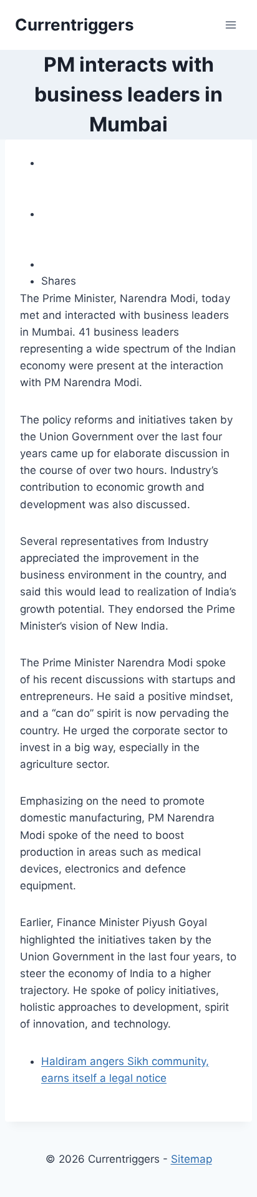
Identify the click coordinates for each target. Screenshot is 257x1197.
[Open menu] (230, 24)
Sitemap (191, 1159)
